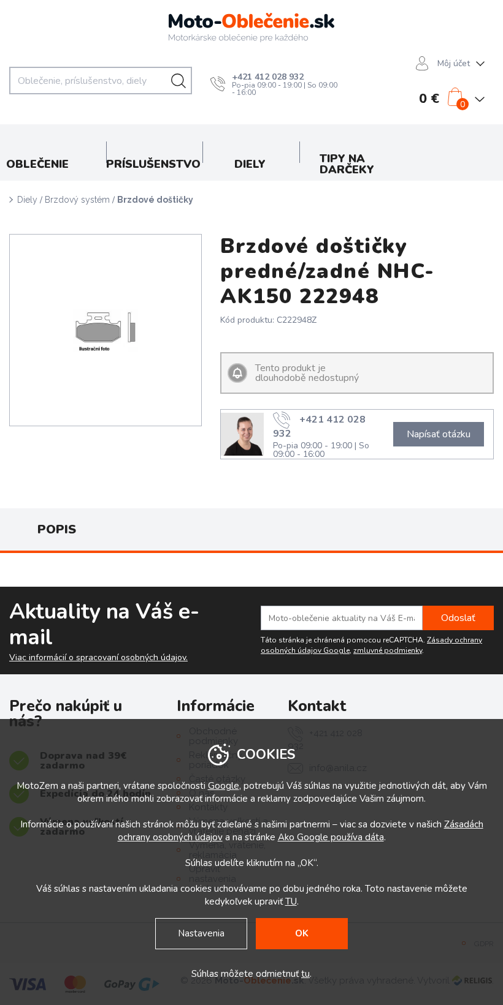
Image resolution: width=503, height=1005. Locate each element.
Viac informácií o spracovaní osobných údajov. (98, 657)
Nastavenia (201, 933)
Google (223, 786)
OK (302, 933)
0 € (429, 98)
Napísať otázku (438, 434)
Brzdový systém (77, 199)
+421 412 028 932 (268, 77)
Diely (27, 199)
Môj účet (453, 63)
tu (305, 974)
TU (291, 901)
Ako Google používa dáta (331, 837)
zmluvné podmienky (387, 650)
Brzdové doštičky (155, 199)
